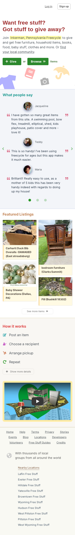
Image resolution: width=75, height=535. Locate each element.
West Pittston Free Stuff (32, 513)
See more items (36, 311)
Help (22, 432)
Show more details (19, 371)
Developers (59, 437)
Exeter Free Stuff (28, 479)
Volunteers (16, 442)
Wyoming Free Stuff (30, 502)
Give (13, 61)
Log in (48, 6)
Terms (35, 432)
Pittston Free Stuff (29, 519)
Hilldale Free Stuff (29, 485)
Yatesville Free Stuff (30, 490)
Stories (64, 432)
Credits (61, 442)
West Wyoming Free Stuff (33, 524)
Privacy (49, 432)
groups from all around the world (38, 458)
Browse (36, 61)
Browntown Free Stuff (31, 496)
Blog (25, 437)
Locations (40, 437)
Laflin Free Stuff (28, 474)
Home (10, 432)
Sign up (64, 6)
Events (13, 437)
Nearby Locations (28, 467)
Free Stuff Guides (40, 442)
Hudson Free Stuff (29, 508)
